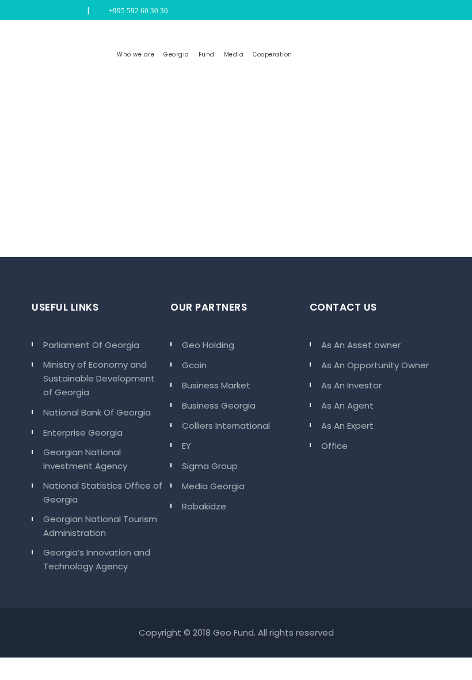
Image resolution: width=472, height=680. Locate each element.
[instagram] (51, 10)
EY (186, 446)
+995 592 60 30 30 (136, 10)
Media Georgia (213, 486)
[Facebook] (79, 10)
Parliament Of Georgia (91, 345)
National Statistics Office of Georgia (102, 492)
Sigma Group (210, 466)
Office (334, 446)
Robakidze (204, 506)
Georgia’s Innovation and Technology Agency (96, 559)
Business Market (216, 385)
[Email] (37, 10)
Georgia (176, 54)
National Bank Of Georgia (97, 412)
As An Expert (347, 426)
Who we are (135, 54)
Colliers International (226, 426)
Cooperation (272, 54)
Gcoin (194, 365)
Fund (207, 54)
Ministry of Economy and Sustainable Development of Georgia (99, 378)
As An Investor (351, 385)
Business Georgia (219, 405)
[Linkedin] (65, 10)
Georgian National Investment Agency (85, 459)
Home (205, 188)
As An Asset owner (361, 345)
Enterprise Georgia (83, 432)
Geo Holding (208, 345)
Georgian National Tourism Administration (100, 526)
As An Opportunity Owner (375, 365)
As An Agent (347, 405)
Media (234, 54)
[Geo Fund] (72, 55)
